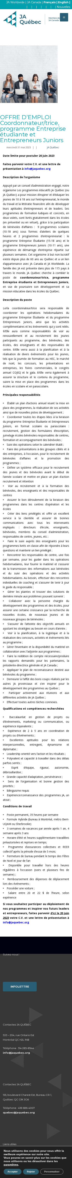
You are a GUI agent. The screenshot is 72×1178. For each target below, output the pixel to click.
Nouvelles (63, 7)
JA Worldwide (15, 2)
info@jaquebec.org (16, 1052)
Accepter (12, 1171)
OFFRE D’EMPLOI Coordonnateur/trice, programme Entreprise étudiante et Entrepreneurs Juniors (33, 129)
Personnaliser (52, 1171)
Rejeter (31, 1171)
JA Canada (34, 2)
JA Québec (53, 147)
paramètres (11, 1164)
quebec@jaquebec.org (19, 1112)
